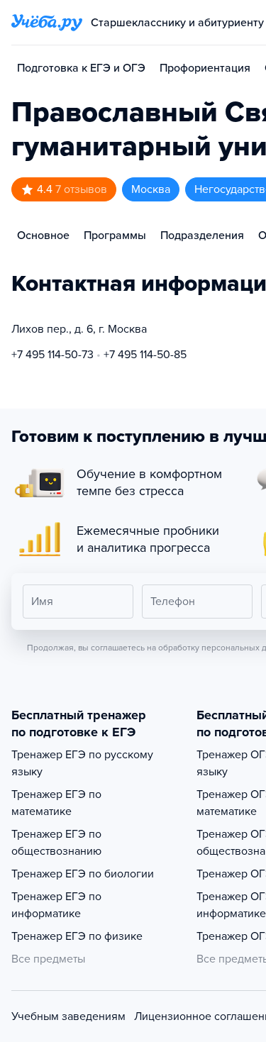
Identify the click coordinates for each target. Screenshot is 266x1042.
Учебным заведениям (68, 1016)
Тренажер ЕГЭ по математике (56, 803)
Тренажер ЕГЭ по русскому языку (82, 763)
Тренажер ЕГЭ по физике (77, 936)
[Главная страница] (46, 22)
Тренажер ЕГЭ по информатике (56, 905)
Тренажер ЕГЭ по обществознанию (56, 842)
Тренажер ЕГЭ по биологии (82, 874)
